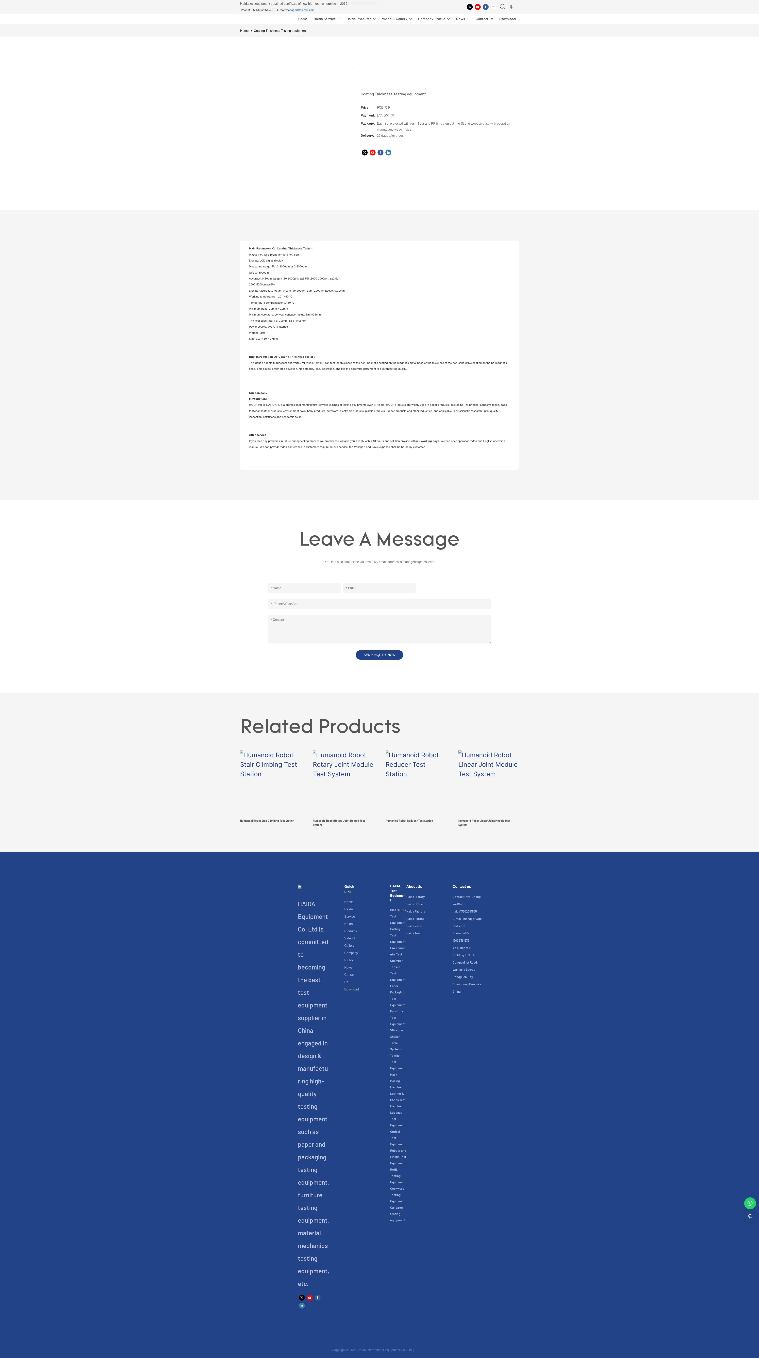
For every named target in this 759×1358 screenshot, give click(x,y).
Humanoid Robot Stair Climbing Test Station (267, 820)
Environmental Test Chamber (397, 954)
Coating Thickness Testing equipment (280, 30)
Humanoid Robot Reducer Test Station (409, 820)
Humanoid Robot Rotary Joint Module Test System (339, 822)
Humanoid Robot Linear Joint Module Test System (484, 822)
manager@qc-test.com (300, 9)
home (244, 30)
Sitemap (421, 1350)
